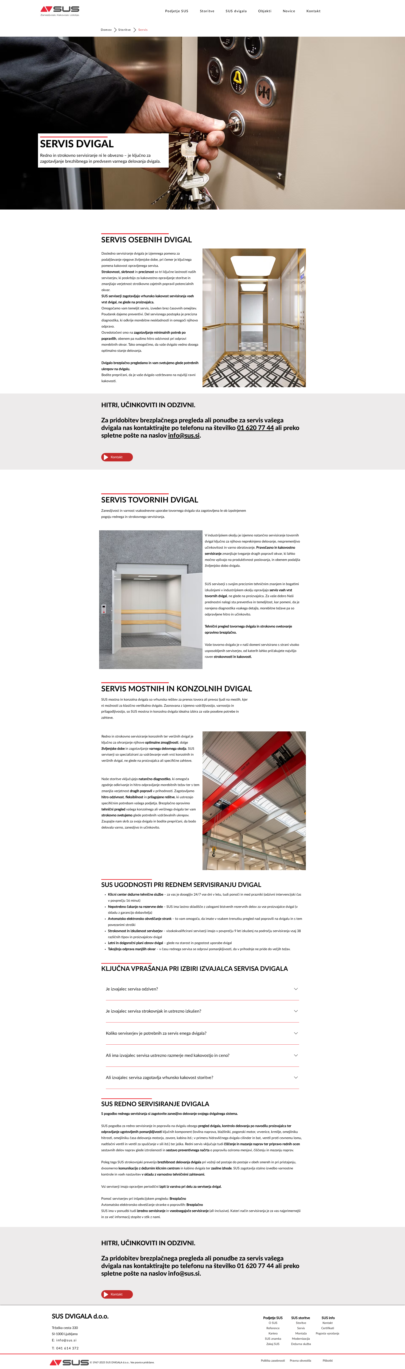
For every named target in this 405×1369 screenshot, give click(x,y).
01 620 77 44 (255, 428)
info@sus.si (184, 436)
